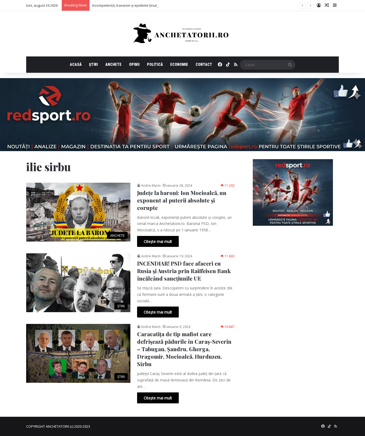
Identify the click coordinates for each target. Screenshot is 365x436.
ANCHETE (113, 64)
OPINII (134, 64)
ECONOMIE (179, 64)
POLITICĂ (155, 64)
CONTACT (204, 64)
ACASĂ (75, 64)
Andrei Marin (151, 185)
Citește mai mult (158, 241)
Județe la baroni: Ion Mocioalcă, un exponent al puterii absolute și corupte (181, 200)
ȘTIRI (93, 64)
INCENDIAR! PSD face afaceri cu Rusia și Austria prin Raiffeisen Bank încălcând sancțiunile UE (184, 271)
